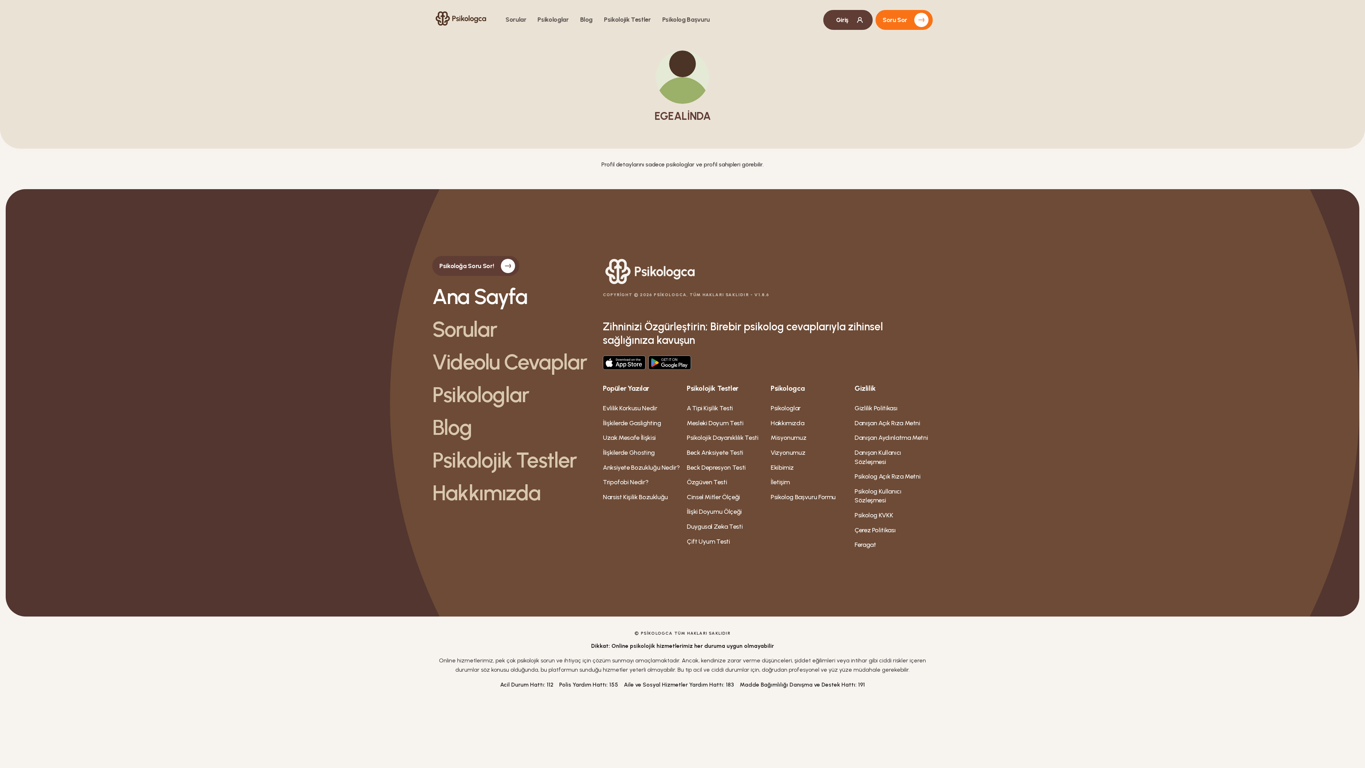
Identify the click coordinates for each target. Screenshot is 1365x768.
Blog (586, 19)
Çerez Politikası (875, 530)
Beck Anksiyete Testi (715, 453)
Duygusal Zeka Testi (715, 526)
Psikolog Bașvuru (686, 19)
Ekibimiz (782, 467)
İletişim (780, 482)
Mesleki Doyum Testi (715, 423)
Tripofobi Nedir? (625, 482)
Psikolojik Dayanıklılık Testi (723, 438)
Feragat (865, 545)
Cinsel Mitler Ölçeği (713, 497)
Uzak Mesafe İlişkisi (629, 438)
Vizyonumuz (788, 453)
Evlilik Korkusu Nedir (630, 408)
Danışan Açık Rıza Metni (887, 423)
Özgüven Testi (707, 482)
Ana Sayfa (479, 296)
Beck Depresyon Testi (716, 467)
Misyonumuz (788, 438)
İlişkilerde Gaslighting (632, 423)
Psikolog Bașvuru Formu (803, 497)
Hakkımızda (486, 493)
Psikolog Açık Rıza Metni (887, 476)
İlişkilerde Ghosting (629, 453)
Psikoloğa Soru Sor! (466, 266)
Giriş (842, 20)
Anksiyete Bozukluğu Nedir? (641, 467)
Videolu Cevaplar (509, 362)
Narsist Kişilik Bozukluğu (635, 497)
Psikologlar (552, 19)
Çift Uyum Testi (708, 541)
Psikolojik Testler (627, 19)
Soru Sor (895, 20)
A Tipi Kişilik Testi (710, 408)
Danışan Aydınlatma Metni (891, 438)
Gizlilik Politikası (876, 408)
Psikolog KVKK (874, 515)
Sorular (515, 19)
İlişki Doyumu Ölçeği (714, 512)
